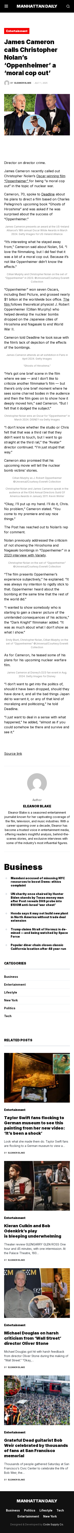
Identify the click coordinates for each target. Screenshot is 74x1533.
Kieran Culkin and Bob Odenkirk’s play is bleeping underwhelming (32, 1231)
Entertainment (16, 31)
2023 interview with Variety (25, 555)
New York (11, 1000)
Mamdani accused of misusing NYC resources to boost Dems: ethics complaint (38, 881)
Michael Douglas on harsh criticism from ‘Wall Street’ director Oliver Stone (32, 1338)
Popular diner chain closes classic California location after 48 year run (38, 946)
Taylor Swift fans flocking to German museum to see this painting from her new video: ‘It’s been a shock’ (34, 1125)
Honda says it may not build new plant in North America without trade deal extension (39, 917)
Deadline (48, 194)
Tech (8, 1016)
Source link (13, 753)
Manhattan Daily (37, 6)
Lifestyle (10, 992)
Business (11, 976)
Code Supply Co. (53, 1524)
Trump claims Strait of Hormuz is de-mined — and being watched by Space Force (39, 932)
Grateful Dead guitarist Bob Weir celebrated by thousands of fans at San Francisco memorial (36, 1448)
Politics (9, 1008)
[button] (6, 6)
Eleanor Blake (37, 806)
